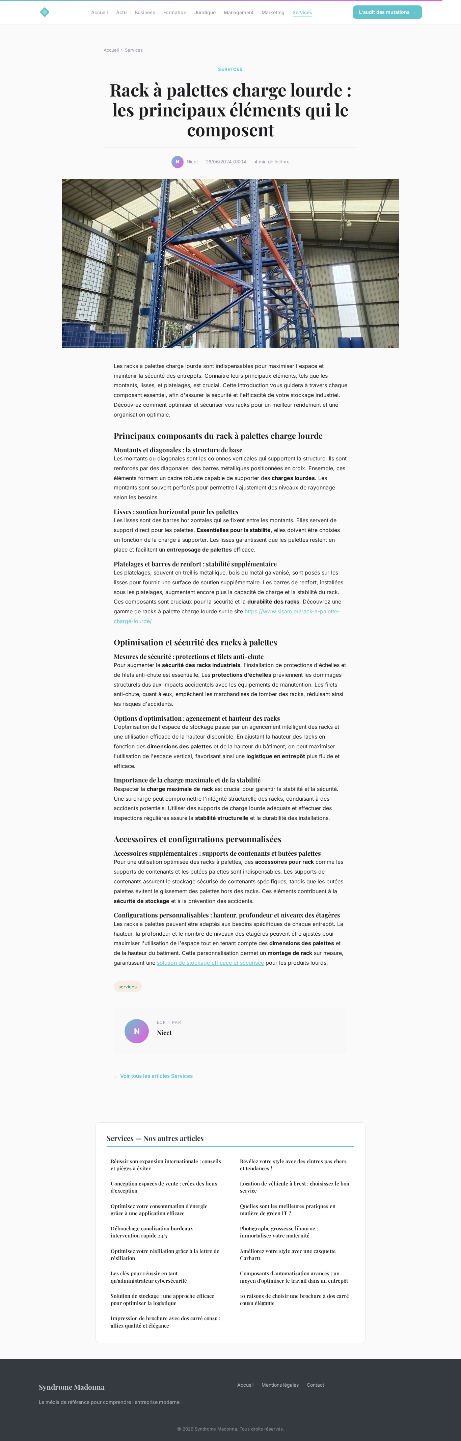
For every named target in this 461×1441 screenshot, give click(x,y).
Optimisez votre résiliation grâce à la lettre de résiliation (165, 1254)
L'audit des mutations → (387, 12)
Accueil (99, 12)
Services (302, 12)
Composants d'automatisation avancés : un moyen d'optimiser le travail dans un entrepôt (294, 1277)
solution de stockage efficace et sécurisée (210, 962)
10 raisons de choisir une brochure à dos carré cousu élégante (294, 1299)
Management (238, 12)
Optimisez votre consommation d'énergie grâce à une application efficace (159, 1210)
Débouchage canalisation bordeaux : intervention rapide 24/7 (153, 1232)
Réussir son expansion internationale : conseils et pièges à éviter (166, 1165)
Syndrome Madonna (72, 1386)
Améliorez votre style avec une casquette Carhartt (288, 1254)
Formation (174, 12)
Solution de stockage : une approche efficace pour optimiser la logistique (162, 1299)
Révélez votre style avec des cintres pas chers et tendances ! (293, 1165)
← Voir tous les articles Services (153, 1076)
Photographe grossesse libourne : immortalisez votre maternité (279, 1232)
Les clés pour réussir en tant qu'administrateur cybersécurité (149, 1277)
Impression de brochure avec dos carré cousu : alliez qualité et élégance (165, 1322)
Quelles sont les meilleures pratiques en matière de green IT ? (287, 1210)
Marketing (273, 12)
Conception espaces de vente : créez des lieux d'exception (164, 1187)
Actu (121, 12)
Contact (315, 1385)
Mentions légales (280, 1385)
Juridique (205, 12)
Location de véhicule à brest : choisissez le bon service (294, 1187)
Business (145, 12)
